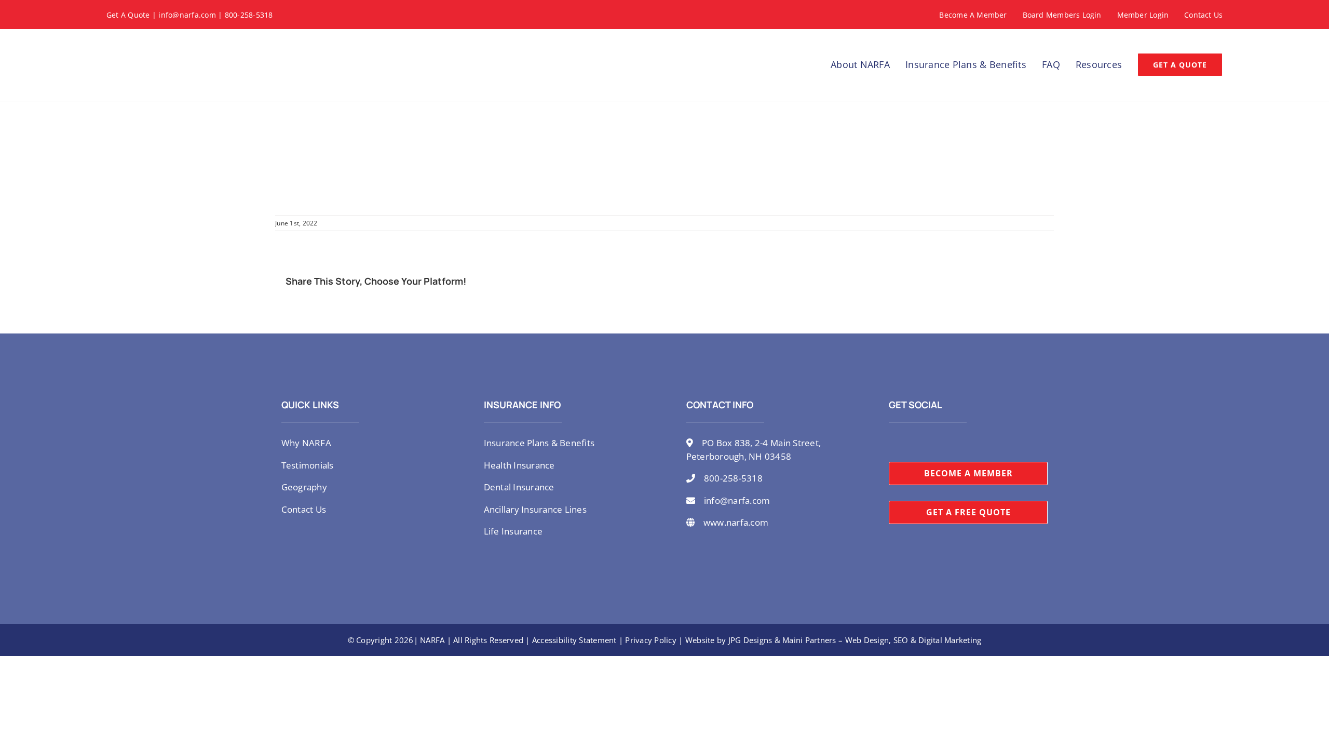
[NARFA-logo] (142, 41)
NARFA (432, 640)
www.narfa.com (735, 522)
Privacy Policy (650, 640)
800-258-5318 (249, 15)
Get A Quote (128, 15)
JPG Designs (750, 640)
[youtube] (925, 442)
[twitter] (892, 442)
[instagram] (908, 442)
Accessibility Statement (574, 640)
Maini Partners (809, 640)
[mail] (959, 442)
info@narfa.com (187, 15)
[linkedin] (942, 442)
